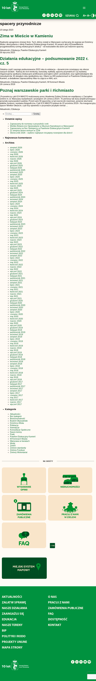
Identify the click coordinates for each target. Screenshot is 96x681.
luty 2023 (14, 242)
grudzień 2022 (16, 247)
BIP (4, 630)
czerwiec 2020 (16, 314)
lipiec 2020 (15, 312)
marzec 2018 (16, 375)
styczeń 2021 (16, 298)
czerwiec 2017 (16, 395)
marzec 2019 (16, 348)
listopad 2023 (16, 222)
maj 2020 (14, 316)
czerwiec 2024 (16, 206)
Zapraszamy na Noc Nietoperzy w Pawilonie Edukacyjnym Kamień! (40, 128)
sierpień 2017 (16, 391)
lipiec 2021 (15, 285)
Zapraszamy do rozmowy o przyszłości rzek (29, 124)
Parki (12, 434)
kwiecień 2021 (16, 292)
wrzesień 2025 (16, 172)
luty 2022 (14, 269)
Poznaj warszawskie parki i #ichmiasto (37, 90)
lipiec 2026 (15, 150)
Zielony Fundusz (17, 450)
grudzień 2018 (16, 355)
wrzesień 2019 (16, 334)
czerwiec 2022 (16, 260)
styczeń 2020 (16, 325)
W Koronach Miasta (18, 439)
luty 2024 (14, 215)
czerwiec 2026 (16, 152)
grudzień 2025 (16, 166)
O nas (52, 597)
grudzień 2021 (16, 274)
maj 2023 (14, 235)
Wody (12, 443)
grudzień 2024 (16, 193)
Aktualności (15, 414)
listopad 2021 (16, 276)
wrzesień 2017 (16, 388)
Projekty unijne (14, 642)
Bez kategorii (16, 416)
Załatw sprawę (14, 602)
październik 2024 (17, 197)
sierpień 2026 (16, 148)
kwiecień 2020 (16, 319)
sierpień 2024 (16, 202)
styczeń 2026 (16, 163)
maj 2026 (14, 154)
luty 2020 (14, 323)
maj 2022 (14, 262)
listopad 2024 (16, 195)
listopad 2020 (16, 303)
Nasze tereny (16, 432)
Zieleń (13, 446)
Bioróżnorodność (17, 419)
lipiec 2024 (15, 204)
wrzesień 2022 (16, 253)
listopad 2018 (16, 357)
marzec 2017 (16, 402)
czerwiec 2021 (16, 287)
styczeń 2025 (16, 190)
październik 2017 (17, 386)
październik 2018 (17, 359)
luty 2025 (14, 188)
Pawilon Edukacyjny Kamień (23, 437)
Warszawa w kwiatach (20, 441)
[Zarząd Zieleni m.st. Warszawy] (15, 12)
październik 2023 (17, 224)
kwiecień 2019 (16, 346)
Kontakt (54, 625)
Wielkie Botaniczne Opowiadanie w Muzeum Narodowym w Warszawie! (42, 126)
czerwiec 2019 (16, 341)
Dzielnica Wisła (17, 423)
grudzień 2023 (16, 220)
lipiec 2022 (15, 258)
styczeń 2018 (16, 379)
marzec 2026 (16, 159)
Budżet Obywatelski (19, 421)
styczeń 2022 (16, 271)
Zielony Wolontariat (18, 452)
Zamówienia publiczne (65, 608)
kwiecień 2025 (16, 184)
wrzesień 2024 (16, 199)
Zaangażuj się (13, 613)
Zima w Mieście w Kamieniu (26, 36)
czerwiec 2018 (16, 368)
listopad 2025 (16, 168)
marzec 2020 (16, 321)
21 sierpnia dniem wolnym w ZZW (25, 130)
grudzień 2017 (16, 382)
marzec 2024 (16, 213)
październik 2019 (17, 332)
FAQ (51, 613)
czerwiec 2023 (16, 233)
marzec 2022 (16, 267)
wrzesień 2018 (16, 361)
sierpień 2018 (16, 364)
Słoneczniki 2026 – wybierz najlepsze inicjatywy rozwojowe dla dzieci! (41, 133)
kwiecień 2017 (16, 400)
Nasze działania (14, 608)
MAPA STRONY (12, 647)
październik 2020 (17, 305)
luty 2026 (14, 161)
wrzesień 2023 (16, 226)
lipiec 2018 (15, 366)
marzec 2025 (16, 186)
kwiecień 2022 (16, 265)
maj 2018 (14, 370)
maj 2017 (14, 397)
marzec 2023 (16, 240)
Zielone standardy (18, 448)
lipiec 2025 (15, 177)
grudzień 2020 (16, 301)
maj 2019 (14, 343)
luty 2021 (14, 296)
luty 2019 (14, 350)
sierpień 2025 (16, 175)
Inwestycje (14, 428)
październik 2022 (17, 251)
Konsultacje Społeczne (20, 430)
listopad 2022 (16, 249)
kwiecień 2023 (16, 238)
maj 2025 (14, 181)
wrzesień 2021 (16, 280)
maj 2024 (14, 208)
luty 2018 (14, 377)
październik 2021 (17, 278)
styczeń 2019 (16, 352)
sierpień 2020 (16, 310)
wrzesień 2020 (16, 307)
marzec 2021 (16, 294)
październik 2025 (17, 170)
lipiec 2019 (15, 339)
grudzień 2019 (16, 328)
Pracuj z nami (59, 602)
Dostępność (57, 619)
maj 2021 (14, 289)
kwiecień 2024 (16, 211)
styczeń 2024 (16, 217)
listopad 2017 (16, 384)
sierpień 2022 (16, 256)
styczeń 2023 (16, 244)
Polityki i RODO (14, 636)
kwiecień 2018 (16, 373)
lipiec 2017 (15, 393)
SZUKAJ (70, 15)
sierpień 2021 (16, 283)
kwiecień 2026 (16, 157)
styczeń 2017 (16, 404)
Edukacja (14, 425)
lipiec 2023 (15, 231)
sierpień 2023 (16, 229)
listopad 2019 (16, 330)
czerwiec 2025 (16, 179)
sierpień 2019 (16, 337)
